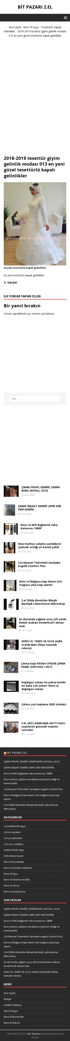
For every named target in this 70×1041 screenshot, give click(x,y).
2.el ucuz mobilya (13, 844)
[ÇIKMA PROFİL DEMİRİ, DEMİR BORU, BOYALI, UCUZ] (11, 494)
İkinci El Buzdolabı (14, 1016)
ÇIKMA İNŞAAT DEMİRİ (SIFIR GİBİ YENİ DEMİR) (39, 507)
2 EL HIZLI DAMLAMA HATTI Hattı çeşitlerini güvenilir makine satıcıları (43, 726)
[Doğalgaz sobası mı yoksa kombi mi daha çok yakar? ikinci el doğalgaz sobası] (11, 689)
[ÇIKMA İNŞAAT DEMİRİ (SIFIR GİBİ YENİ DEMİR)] (9, 513)
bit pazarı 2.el (17, 752)
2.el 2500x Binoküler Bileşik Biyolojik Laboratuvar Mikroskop (43, 602)
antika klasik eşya (14, 850)
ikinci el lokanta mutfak (17, 879)
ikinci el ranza (11, 885)
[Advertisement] (35, 98)
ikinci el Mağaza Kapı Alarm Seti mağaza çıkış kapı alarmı (40, 583)
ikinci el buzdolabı (14, 861)
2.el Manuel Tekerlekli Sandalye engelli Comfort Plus (39, 564)
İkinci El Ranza (12, 1022)
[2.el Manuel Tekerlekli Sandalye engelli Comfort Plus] (9, 570)
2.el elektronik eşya (15, 826)
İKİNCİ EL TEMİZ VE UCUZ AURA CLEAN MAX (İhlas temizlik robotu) (41, 644)
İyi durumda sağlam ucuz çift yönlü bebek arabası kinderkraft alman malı (42, 622)
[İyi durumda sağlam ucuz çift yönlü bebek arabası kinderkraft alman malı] (10, 626)
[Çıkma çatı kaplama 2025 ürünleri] (11, 711)
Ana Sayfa (15, 27)
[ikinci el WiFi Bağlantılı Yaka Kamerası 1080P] (11, 532)
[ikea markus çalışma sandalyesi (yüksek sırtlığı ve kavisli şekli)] (9, 551)
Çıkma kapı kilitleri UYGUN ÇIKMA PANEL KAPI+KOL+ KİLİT (43, 665)
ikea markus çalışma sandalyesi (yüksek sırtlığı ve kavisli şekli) (39, 545)
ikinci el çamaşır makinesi (18, 867)
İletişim (8, 999)
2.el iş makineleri (13, 838)
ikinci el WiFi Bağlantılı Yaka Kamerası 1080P (39, 526)
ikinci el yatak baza (14, 891)
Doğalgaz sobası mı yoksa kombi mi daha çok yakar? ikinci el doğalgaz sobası (43, 685)
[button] (65, 17)
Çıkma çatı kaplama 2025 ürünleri (43, 704)
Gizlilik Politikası (13, 1005)
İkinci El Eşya (30, 27)
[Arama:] (35, 399)
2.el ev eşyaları (12, 832)
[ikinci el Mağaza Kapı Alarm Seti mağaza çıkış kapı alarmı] (10, 589)
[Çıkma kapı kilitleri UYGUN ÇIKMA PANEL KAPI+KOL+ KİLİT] (11, 670)
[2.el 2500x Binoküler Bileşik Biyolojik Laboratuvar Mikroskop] (11, 608)
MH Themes (33, 1033)
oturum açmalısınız (43, 313)
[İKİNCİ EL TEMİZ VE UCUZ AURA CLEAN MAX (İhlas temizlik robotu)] (11, 648)
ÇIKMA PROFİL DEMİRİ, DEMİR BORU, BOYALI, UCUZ (40, 488)
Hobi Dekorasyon (14, 855)
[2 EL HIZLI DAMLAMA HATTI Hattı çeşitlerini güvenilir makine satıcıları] (11, 730)
